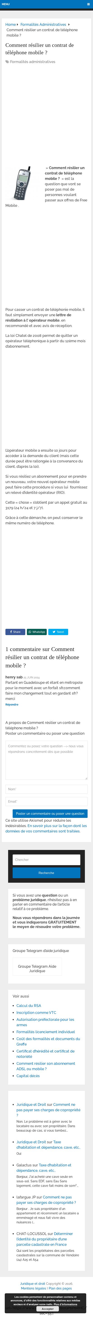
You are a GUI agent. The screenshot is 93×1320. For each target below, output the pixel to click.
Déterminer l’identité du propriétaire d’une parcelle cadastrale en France (44, 1239)
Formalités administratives (32, 62)
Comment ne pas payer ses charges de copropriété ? (48, 1109)
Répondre (11, 704)
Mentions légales (33, 1288)
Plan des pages (60, 1288)
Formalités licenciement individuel (45, 1032)
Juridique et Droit (31, 1104)
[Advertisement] (46, 115)
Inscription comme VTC (36, 1013)
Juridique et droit (32, 1283)
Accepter (48, 1309)
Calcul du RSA (28, 1006)
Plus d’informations (65, 1304)
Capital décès (28, 1076)
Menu (6, 4)
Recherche (46, 873)
